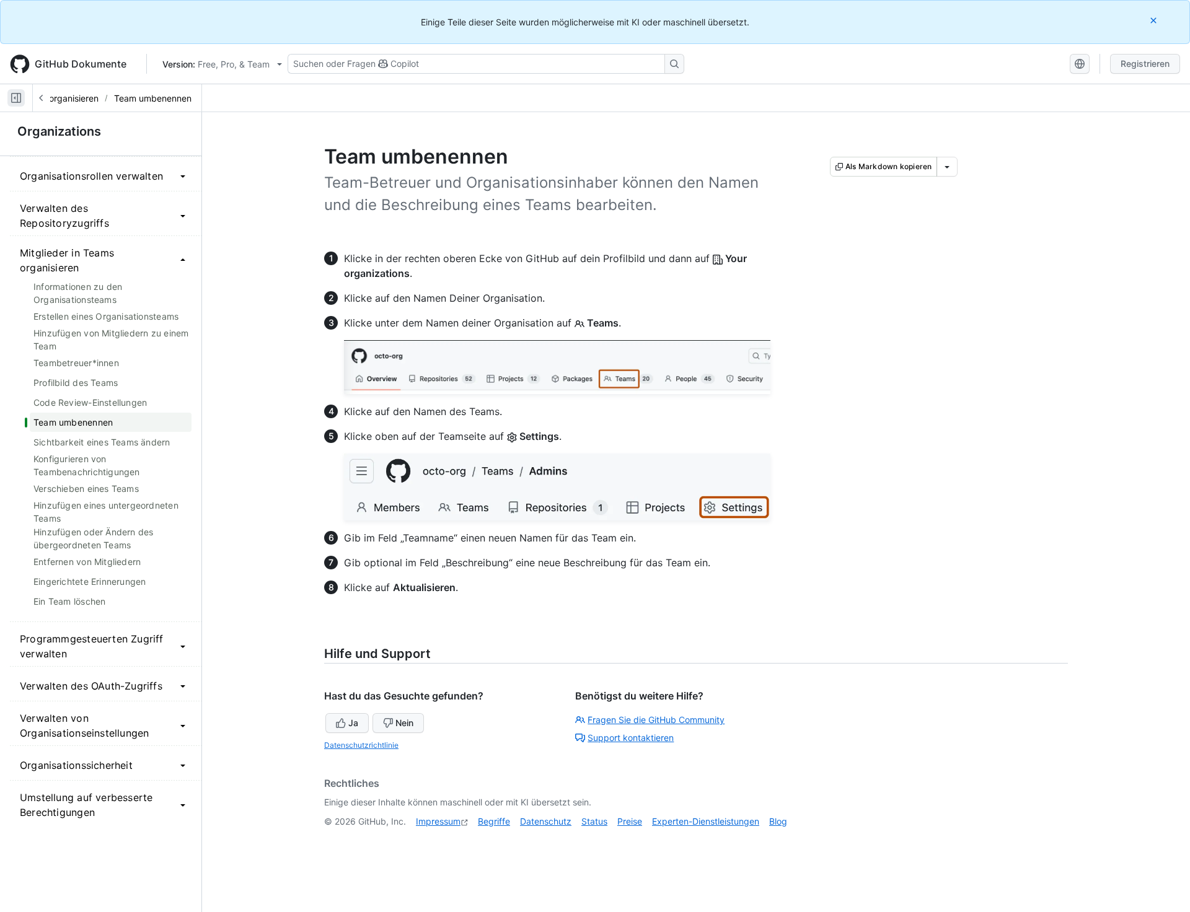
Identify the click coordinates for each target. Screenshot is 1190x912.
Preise (629, 821)
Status (594, 821)
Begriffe (494, 821)
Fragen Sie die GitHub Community (656, 719)
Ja (353, 722)
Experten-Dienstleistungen (705, 821)
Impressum (438, 821)
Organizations (59, 131)
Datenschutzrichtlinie (361, 745)
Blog (778, 821)
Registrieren (1145, 63)
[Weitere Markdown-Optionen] (947, 167)
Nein (404, 722)
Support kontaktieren (631, 737)
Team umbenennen (153, 98)
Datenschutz (545, 821)
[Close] (1155, 20)
